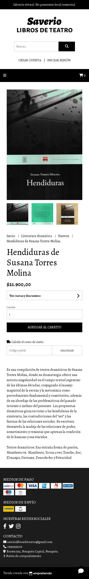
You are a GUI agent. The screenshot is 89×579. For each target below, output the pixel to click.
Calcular (67, 350)
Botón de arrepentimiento (23, 556)
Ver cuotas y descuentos (25, 296)
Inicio (11, 236)
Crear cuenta (29, 60)
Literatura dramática (37, 236)
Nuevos (64, 236)
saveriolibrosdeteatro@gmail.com (29, 542)
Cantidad (11, 307)
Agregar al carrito (44, 327)
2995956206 (14, 546)
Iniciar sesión (59, 60)
